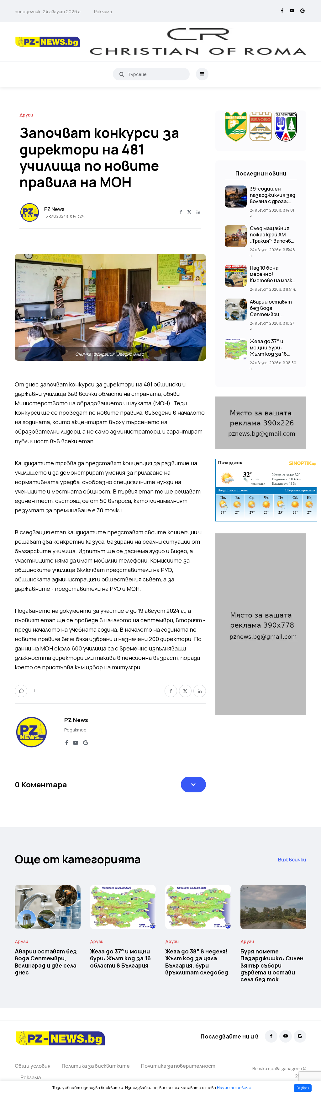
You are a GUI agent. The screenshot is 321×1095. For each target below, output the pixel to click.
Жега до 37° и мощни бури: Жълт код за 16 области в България (268, 354)
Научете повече (234, 1087)
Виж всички (292, 859)
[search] (121, 74)
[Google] (302, 11)
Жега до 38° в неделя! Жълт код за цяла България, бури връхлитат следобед (196, 961)
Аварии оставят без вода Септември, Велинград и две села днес (271, 314)
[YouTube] (292, 11)
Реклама (103, 11)
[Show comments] (193, 784)
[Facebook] (282, 11)
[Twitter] (189, 212)
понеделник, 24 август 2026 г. (48, 11)
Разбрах (303, 1088)
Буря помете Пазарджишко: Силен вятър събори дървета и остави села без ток (271, 965)
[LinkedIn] (198, 212)
